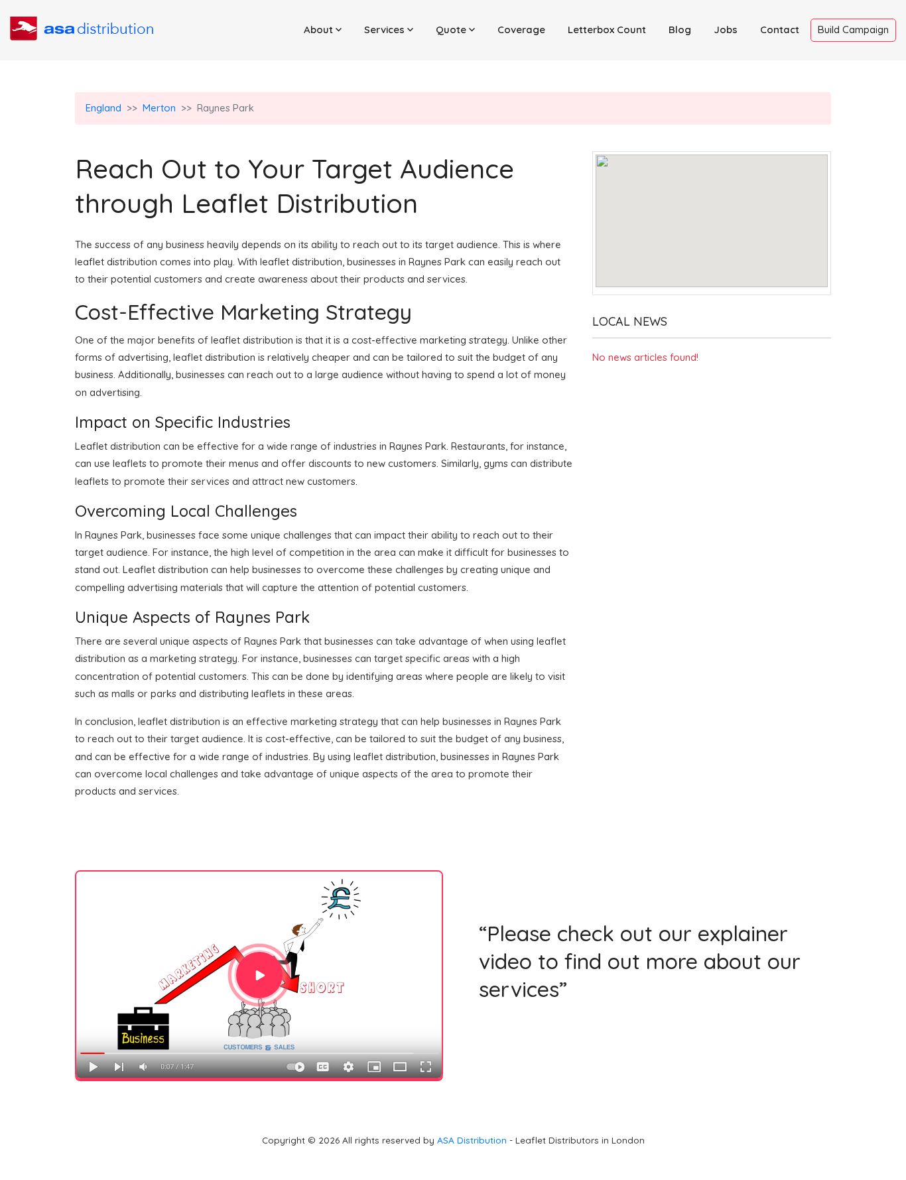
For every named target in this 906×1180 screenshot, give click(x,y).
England (103, 107)
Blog (680, 29)
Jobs (726, 29)
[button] (322, 30)
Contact (779, 29)
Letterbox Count (607, 29)
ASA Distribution (473, 1140)
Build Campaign (853, 29)
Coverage (521, 29)
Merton (159, 107)
